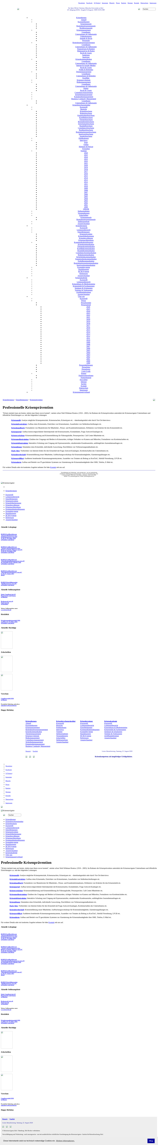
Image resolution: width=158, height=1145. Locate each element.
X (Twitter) (97, 3)
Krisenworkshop (17, 435)
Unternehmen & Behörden (86, 76)
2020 (86, 165)
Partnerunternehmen (86, 376)
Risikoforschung (86, 113)
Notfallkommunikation (86, 261)
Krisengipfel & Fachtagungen (83, 286)
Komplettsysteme (83, 267)
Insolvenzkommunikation (86, 265)
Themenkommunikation (86, 246)
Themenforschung (86, 120)
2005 (86, 197)
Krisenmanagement (84, 30)
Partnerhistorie (86, 378)
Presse (118, 3)
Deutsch (28, 751)
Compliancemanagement (84, 93)
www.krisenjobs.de (6, 609)
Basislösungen (83, 269)
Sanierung (86, 55)
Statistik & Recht (86, 38)
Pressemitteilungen (86, 365)
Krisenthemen (81, 18)
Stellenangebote (83, 222)
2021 (86, 163)
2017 (86, 172)
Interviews (83, 140)
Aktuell (83, 20)
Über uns (81, 296)
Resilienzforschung (86, 130)
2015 (86, 176)
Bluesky (112, 3)
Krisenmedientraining (19, 439)
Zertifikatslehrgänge (83, 292)
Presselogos (86, 369)
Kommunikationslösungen (83, 242)
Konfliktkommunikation (86, 249)
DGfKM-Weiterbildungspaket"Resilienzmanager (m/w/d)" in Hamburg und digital (9, 584)
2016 (86, 174)
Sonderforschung (86, 136)
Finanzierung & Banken (86, 49)
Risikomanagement (84, 82)
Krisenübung (16, 447)
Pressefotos (86, 367)
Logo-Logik (86, 371)
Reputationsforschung (86, 122)
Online (86, 145)
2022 (86, 161)
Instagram (105, 3)
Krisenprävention (86, 234)
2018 (86, 170)
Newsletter (81, 3)
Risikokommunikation (86, 255)
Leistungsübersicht (83, 230)
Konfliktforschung (86, 117)
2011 (86, 184)
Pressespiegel (86, 305)
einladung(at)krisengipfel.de (9, 705)
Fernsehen (86, 149)
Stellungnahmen (84, 211)
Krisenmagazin (86, 24)
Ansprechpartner (84, 224)
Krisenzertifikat (17, 458)
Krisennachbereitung (86, 240)
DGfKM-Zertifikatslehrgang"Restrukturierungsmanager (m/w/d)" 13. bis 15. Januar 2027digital (11, 573)
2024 (86, 157)
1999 (88, 363)
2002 (86, 203)
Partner (83, 373)
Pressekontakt (86, 303)
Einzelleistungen (84, 232)
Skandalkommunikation (86, 251)
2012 (86, 182)
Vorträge (84, 151)
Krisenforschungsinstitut (81, 105)
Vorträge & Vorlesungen (84, 290)
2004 (86, 199)
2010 (86, 186)
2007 (86, 192)
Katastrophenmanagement (83, 97)
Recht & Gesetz (86, 53)
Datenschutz (144, 3)
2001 (86, 205)
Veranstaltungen (84, 213)
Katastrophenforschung (85, 115)
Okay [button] (151, 1141)
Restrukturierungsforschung (86, 132)
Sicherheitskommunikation (86, 257)
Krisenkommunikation (84, 59)
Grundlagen (86, 32)
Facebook (89, 3)
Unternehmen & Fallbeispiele (86, 34)
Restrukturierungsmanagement (84, 43)
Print (86, 142)
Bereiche (83, 109)
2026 (86, 153)
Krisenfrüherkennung (86, 236)
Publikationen (84, 138)
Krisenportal (16, 432)
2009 (86, 188)
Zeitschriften (83, 215)
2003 (86, 201)
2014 (86, 178)
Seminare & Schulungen (84, 288)
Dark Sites (15, 451)
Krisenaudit (16, 420)
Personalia (86, 40)
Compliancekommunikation (86, 253)
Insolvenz (86, 57)
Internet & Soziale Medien (86, 65)
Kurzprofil (83, 107)
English (35, 751)
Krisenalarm (16, 462)
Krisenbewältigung (86, 238)
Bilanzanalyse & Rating (86, 51)
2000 (86, 207)
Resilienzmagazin (86, 28)
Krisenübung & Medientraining (83, 284)
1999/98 (86, 209)
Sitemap (130, 3)
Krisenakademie (81, 278)
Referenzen (83, 274)
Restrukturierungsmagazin (86, 26)
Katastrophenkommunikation (86, 259)
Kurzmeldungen (84, 22)
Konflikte (85, 78)
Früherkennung (86, 36)
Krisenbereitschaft (18, 455)
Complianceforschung (86, 128)
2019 (86, 167)
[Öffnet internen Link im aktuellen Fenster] (6, 671)
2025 (86, 155)
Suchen (83, 384)
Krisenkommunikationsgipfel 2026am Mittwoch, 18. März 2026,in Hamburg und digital (10, 622)
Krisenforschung (86, 111)
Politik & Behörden (86, 70)
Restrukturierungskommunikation (86, 263)
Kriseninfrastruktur (19, 424)
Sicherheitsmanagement (83, 95)
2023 (86, 159)
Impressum (153, 3)
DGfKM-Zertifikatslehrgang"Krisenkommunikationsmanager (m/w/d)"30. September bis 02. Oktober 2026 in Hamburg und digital (13, 561)
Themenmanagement (83, 72)
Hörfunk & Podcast (86, 147)
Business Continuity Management (83, 99)
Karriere (123, 3)
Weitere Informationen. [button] (65, 1141)
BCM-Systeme (83, 271)
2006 (86, 194)
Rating (86, 88)
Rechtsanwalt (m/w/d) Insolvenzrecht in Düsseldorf (7, 603)
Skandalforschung (86, 126)
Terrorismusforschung (86, 124)
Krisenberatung (81, 226)
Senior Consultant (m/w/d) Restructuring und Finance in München (8, 596)
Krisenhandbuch (18, 428)
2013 (86, 180)
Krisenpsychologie (83, 80)
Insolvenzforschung (86, 134)
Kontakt (136, 3)
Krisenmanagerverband (81, 392)
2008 (86, 190)
